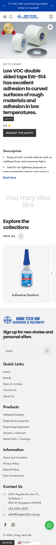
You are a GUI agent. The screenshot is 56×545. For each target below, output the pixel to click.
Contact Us (9, 390)
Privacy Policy (11, 463)
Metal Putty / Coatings (16, 439)
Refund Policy (11, 469)
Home (6, 372)
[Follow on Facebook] (5, 525)
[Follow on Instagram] (13, 525)
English (25, 542)
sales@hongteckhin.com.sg (24, 514)
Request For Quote (19, 133)
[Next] (52, 6)
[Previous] (3, 6)
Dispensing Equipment (16, 427)
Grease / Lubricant (14, 433)
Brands (7, 378)
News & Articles (12, 384)
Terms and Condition (15, 457)
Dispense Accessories (16, 421)
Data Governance (13, 475)
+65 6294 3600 (18, 508)
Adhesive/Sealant (13, 414)
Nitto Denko (12, 64)
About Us (8, 396)
